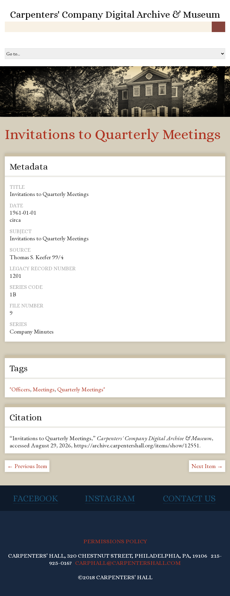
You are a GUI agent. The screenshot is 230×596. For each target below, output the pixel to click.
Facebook (35, 498)
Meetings (44, 389)
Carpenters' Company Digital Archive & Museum (115, 14)
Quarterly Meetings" (81, 389)
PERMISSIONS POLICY (115, 541)
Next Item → (207, 466)
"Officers (20, 389)
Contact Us (189, 498)
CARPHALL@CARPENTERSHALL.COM (128, 562)
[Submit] (218, 27)
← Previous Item (27, 466)
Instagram (110, 498)
